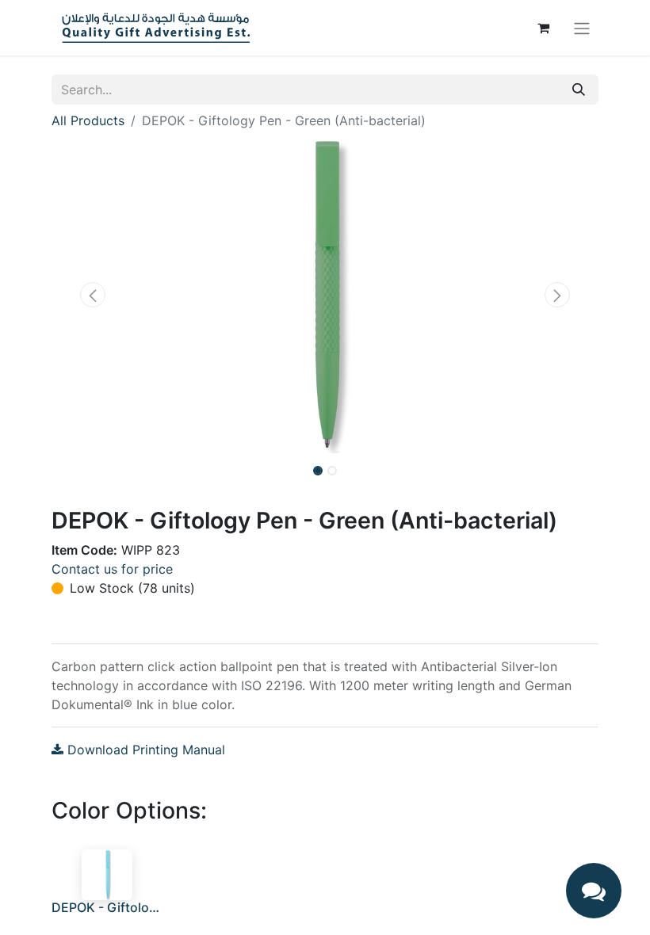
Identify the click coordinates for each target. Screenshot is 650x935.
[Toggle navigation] (581, 27)
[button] (93, 295)
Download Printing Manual (144, 750)
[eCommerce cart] (543, 28)
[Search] (578, 89)
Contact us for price (112, 569)
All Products (88, 120)
